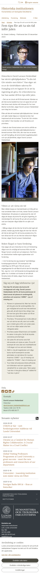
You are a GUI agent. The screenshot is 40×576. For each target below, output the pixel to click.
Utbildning (5, 18)
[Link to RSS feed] (37, 418)
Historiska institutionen (17, 8)
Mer (36, 18)
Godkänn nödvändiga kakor (20, 565)
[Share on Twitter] (6, 392)
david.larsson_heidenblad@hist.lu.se (16, 405)
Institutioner (8, 499)
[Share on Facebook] (3, 392)
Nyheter (9, 22)
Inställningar (20, 570)
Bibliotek (23, 18)
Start (3, 22)
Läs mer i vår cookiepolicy (11, 555)
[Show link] (13, 392)
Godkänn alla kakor (20, 560)
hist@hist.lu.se (7, 536)
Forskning (14, 18)
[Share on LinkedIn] (10, 392)
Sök (21, 2)
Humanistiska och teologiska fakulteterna (16, 12)
